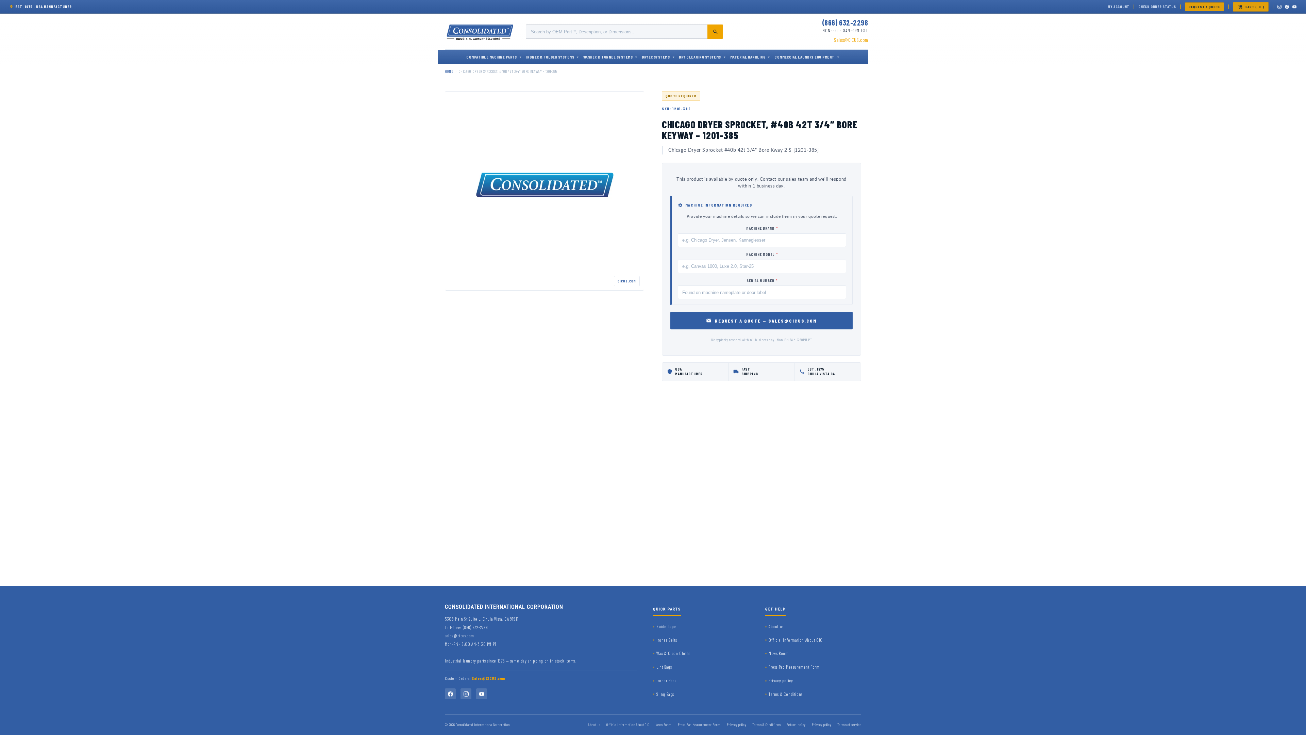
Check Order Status (1157, 6)
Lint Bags (664, 667)
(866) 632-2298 (845, 22)
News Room (778, 653)
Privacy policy (781, 680)
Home (449, 71)
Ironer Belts (666, 640)
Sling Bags (665, 694)
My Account (1118, 6)
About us (776, 626)
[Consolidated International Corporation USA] (480, 32)
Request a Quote (1204, 7)
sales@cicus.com (459, 635)
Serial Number (762, 280)
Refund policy (796, 724)
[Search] (715, 31)
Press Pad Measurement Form (794, 667)
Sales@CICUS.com (851, 40)
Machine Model (762, 254)
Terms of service (849, 724)
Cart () (1255, 7)
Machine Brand (762, 228)
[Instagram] (1279, 7)
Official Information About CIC (796, 640)
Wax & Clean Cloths (673, 653)
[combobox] (624, 31)
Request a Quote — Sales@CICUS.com (766, 321)
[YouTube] (1294, 7)
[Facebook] (1287, 7)
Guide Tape (666, 626)
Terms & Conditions (786, 694)
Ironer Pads (666, 680)
